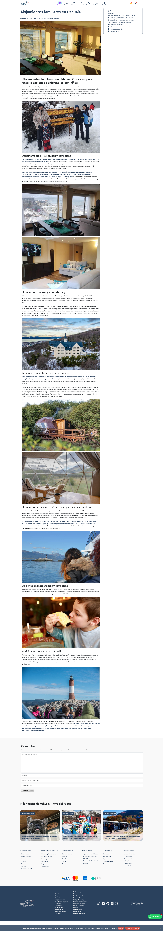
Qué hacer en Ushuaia (110, 813)
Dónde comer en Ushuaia (27, 813)
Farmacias (106, 854)
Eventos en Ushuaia (68, 813)
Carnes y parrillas (47, 856)
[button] (131, 3)
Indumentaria (107, 856)
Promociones (60, 4)
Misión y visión (77, 894)
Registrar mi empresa (61, 902)
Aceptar (120, 928)
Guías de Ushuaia (53, 18)
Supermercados (108, 861)
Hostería (85, 863)
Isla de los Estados (129, 866)
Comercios (104, 4)
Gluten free (45, 866)
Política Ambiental (79, 914)
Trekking (23, 866)
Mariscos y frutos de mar (49, 854)
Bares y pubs (45, 859)
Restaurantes (81, 4)
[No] (161, 928)
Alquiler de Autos (60, 912)
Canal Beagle (25, 854)
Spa (104, 859)
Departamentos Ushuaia (90, 854)
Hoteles (64, 856)
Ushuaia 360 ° (128, 856)
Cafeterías (45, 861)
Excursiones (67, 4)
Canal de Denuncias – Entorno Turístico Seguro (79, 906)
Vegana (44, 864)
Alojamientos (74, 4)
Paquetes (24, 864)
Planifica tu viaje (60, 894)
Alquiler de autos (97, 4)
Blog (56, 896)
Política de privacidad (79, 892)
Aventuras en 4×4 (26, 869)
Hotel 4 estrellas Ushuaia (90, 861)
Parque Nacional (26, 856)
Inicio (56, 892)
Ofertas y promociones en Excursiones (124, 27)
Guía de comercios (117, 29)
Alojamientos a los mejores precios (122, 15)
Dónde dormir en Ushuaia (37, 18)
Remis (105, 864)
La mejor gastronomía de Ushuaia (121, 18)
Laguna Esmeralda (129, 854)
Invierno (23, 861)
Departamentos (67, 854)
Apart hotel (65, 864)
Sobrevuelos (88, 4)
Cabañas (64, 859)
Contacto (58, 904)
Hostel (64, 861)
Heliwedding (127, 863)
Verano (23, 859)
